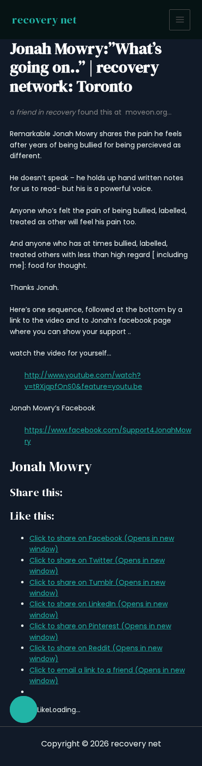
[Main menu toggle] (179, 19)
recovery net (44, 19)
